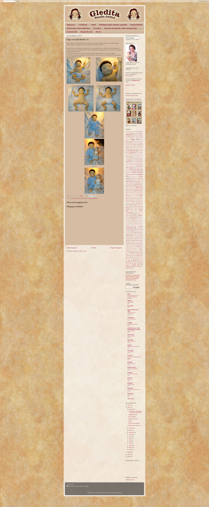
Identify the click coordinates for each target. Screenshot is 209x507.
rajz (140, 238)
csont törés (139, 153)
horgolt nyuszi (137, 190)
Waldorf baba (135, 264)
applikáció (132, 137)
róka (128, 243)
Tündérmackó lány (133, 414)
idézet (136, 196)
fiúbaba (127, 161)
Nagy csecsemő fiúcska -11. (135, 425)
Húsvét (140, 195)
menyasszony (133, 224)
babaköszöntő (134, 142)
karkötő (139, 201)
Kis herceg (137, 206)
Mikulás (134, 226)
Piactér (98, 32)
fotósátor (127, 163)
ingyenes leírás (134, 198)
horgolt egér (129, 179)
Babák (93, 25)
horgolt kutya (130, 187)
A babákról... (83, 25)
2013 (129, 452)
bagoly (139, 144)
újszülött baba (128, 261)
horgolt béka (133, 178)
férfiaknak (129, 160)
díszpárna (127, 156)
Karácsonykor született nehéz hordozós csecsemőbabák (135, 412)
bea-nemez (130, 355)
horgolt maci (139, 187)
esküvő (135, 158)
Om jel (127, 231)
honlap (129, 172)
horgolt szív (131, 195)
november (131, 428)
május (130, 441)
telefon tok (128, 257)
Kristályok (97, 28)
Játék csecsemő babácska (134, 423)
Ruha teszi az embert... (134, 419)
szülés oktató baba (134, 251)
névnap (127, 229)
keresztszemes (139, 203)
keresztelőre (132, 203)
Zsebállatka (139, 266)
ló (131, 220)
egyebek (129, 345)
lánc (140, 217)
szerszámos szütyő (134, 248)
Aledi (128, 294)
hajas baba (139, 166)
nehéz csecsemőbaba (93, 198)
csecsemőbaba (132, 152)
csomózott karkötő (131, 153)
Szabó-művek (130, 334)
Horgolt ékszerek (86, 32)
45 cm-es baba (135, 131)
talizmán (132, 254)
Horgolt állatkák (136, 25)
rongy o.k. (130, 377)
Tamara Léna (130, 394)
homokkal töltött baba (137, 171)
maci (130, 221)
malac (135, 223)
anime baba (135, 136)
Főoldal (93, 248)
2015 (129, 405)
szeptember (131, 432)
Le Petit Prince (139, 218)
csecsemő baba (77, 198)
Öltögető (129, 300)
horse (136, 195)
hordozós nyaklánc (130, 174)
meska (139, 224)
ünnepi (139, 261)
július (130, 436)
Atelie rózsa (138, 137)
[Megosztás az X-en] (92, 196)
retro (130, 241)
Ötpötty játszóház (137, 232)
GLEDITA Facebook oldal (132, 95)
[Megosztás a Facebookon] (94, 196)
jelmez (127, 200)
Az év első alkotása (131, 319)
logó (134, 220)
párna (140, 234)
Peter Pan (135, 235)
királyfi (131, 206)
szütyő (127, 254)
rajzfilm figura (135, 240)
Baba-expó (128, 143)
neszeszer (139, 228)
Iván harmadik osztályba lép (133, 346)
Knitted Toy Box (131, 367)
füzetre (127, 164)
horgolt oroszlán (129, 192)
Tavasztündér (138, 255)
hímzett (138, 169)
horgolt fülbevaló (129, 182)
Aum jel (127, 139)
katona (127, 203)
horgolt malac (138, 189)
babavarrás (129, 144)
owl (141, 231)
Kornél (135, 209)
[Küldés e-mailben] (89, 196)
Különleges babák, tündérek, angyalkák (113, 25)
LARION (129, 322)
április (130, 443)
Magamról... (71, 25)
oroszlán (132, 231)
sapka (141, 243)
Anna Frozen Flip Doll (132, 368)
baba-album (138, 141)
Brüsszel (131, 147)
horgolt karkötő (129, 186)
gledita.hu (132, 164)
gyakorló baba (138, 164)
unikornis (135, 261)
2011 (129, 456)
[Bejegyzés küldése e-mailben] (86, 196)
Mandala (127, 224)
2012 (129, 454)
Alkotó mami (130, 398)
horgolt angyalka (133, 176)
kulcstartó (140, 215)
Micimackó (128, 226)
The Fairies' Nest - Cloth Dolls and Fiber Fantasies (133, 329)
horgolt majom (131, 189)
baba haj (132, 141)
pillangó (127, 237)
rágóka (135, 238)
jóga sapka (136, 200)
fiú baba (138, 160)
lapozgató (133, 218)
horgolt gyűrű (128, 184)
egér (140, 156)
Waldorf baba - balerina (132, 373)
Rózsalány (133, 243)
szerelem (127, 248)
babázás (134, 144)
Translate (137, 39)
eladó (131, 158)
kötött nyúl (139, 213)
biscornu (139, 146)
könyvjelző (128, 213)
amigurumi (128, 134)
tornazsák (140, 258)
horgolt (139, 174)
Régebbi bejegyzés (116, 248)
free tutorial (133, 163)
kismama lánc (137, 207)
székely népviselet (129, 246)
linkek (128, 220)
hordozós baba (84, 198)
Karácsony (133, 201)
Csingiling (140, 152)
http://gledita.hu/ (129, 75)
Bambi (131, 146)
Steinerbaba (130, 393)
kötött (133, 213)
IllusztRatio (130, 388)
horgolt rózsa (128, 193)
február (131, 447)
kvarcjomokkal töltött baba (133, 217)
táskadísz (127, 255)
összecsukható (130, 232)
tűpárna (134, 260)
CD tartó (136, 147)
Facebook (140, 158)
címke (127, 149)
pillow (132, 237)
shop (128, 244)
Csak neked (130, 350)
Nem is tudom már (131, 363)
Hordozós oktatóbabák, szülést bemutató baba (120, 28)
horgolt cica (140, 178)
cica (140, 147)
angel (136, 134)
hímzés (131, 169)
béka (135, 146)
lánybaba (127, 218)
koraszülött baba (129, 209)
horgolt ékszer (129, 181)
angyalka (140, 134)
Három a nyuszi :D (131, 341)
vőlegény (127, 264)
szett (140, 248)
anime (128, 136)
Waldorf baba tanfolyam (130, 266)
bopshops (109, 492)
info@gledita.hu (136, 80)
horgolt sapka (135, 193)
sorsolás (132, 245)
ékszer (127, 158)
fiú (133, 160)
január (130, 449)
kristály (134, 215)
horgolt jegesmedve (137, 184)
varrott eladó (128, 263)
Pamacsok (128, 234)
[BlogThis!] (91, 196)
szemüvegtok (138, 246)
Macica (130, 421)
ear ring (136, 156)
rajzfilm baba (128, 240)
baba (72, 198)
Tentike (133, 257)
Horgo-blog (130, 339)
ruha (137, 243)
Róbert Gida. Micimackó (137, 241)
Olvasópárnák (130, 302)
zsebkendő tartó (129, 268)
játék (140, 198)
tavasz (132, 255)
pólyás (131, 238)
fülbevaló (139, 163)
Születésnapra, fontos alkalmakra (78, 28)
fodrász (133, 161)
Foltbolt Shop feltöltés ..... (133, 324)
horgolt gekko (138, 182)
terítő (138, 257)
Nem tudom (130, 379)
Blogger (119, 492)
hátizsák (137, 167)
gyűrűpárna (132, 166)
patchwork (128, 235)
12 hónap (128, 131)
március (131, 445)
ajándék (131, 133)
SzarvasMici (130, 305)
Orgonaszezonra (131, 336)
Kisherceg (128, 207)
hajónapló (129, 383)
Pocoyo (136, 237)
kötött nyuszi (128, 215)
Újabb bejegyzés (72, 248)
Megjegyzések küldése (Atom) (80, 251)
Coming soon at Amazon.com (133, 389)
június (130, 438)
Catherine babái (130, 384)
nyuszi (139, 229)
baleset (127, 146)
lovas (127, 221)
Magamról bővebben (130, 85)
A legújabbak (130, 351)
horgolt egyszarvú (137, 179)
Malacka (139, 223)
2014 (129, 407)
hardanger (130, 167)
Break (127, 147)
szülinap (139, 252)
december (131, 409)
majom (130, 223)
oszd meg (137, 231)
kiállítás (129, 204)
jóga (131, 200)
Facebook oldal (72, 32)
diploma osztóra (129, 155)
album (140, 133)
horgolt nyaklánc (129, 190)
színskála (127, 249)
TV (140, 260)
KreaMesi (129, 372)
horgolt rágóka (138, 192)
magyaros (135, 221)
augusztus (131, 434)
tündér (129, 260)
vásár (135, 263)
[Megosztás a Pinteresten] (95, 196)
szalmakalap (138, 245)
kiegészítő (135, 204)
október (131, 430)
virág (140, 263)
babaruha (140, 143)
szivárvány (134, 249)
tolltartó (135, 258)
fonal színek (138, 161)
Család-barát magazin (138, 149)
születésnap (132, 252)
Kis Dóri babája (132, 416)
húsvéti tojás (130, 196)
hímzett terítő (128, 170)
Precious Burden (131, 330)
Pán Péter (134, 234)
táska (138, 254)
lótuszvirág (139, 220)
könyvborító (138, 212)
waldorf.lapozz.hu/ (130, 479)
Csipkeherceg (130, 317)
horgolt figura (138, 181)
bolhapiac (129, 362)
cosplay (131, 149)
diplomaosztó (137, 155)
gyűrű (127, 166)
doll (132, 156)
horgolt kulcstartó (139, 186)
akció (136, 133)
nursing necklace (133, 229)
